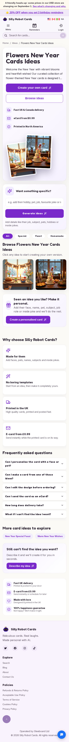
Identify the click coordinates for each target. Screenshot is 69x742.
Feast (38, 236)
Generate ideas (32, 213)
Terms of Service (11, 699)
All (7, 236)
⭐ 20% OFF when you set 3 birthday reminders (34, 12)
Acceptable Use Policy (14, 695)
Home (6, 43)
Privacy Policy (10, 709)
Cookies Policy (10, 704)
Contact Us (8, 677)
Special (22, 236)
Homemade (57, 236)
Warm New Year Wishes (50, 536)
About (6, 672)
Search (6, 663)
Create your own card (32, 87)
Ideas (15, 43)
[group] (18, 274)
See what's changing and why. (49, 6)
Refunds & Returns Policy (15, 690)
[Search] (63, 35)
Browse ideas (34, 98)
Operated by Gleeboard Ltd (34, 731)
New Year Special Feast (17, 536)
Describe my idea (19, 565)
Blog (5, 667)
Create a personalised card (26, 319)
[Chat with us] (61, 734)
